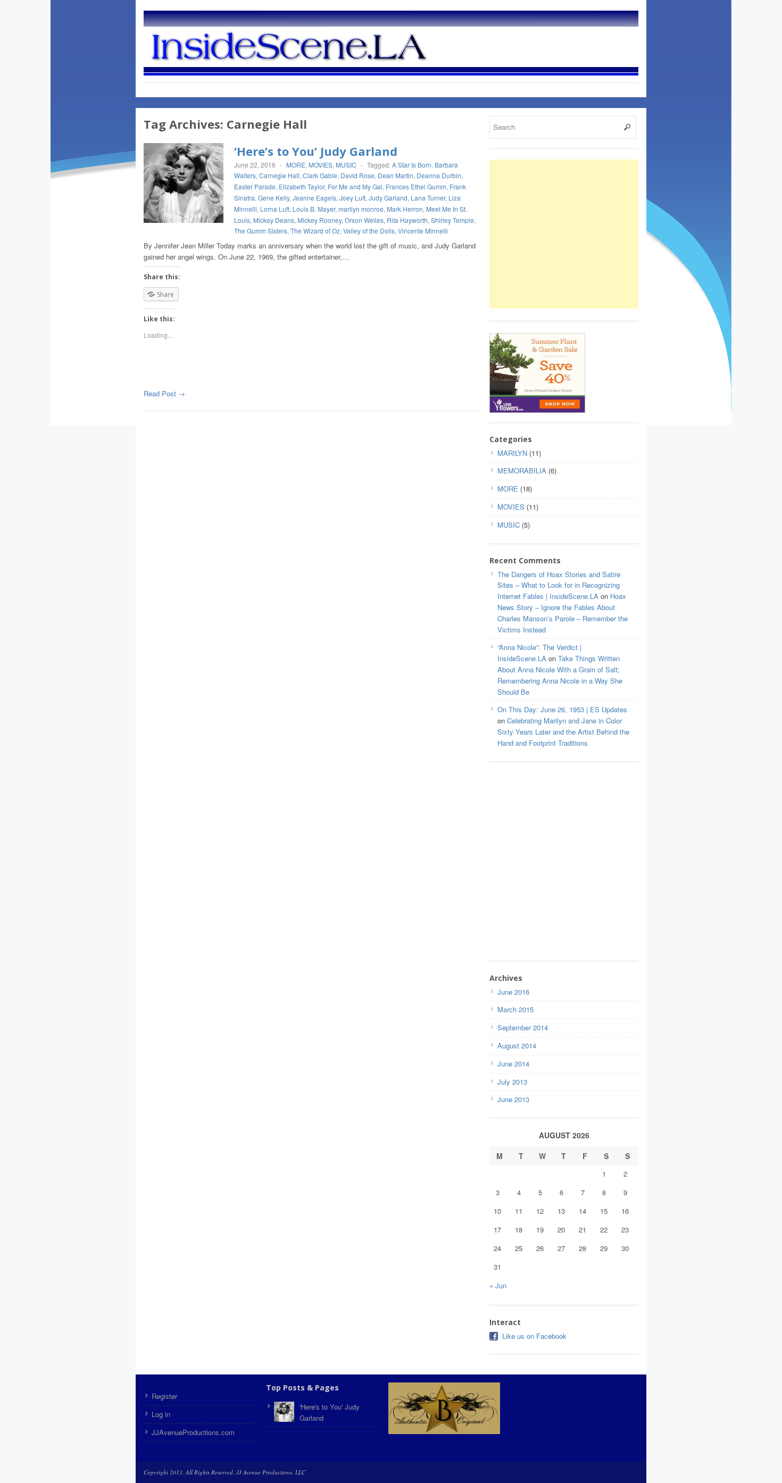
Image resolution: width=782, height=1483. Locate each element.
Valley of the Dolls (369, 230)
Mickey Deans (273, 219)
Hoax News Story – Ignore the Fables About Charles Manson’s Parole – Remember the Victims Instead (562, 612)
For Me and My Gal (355, 186)
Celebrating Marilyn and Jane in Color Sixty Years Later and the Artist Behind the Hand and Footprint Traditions (563, 731)
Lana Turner (428, 197)
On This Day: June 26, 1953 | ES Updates (562, 709)
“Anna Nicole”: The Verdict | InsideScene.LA (539, 652)
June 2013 (513, 1099)
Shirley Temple (452, 219)
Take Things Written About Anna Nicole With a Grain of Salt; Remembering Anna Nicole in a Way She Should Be (559, 674)
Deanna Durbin (439, 175)
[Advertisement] (578, 234)
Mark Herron (405, 208)
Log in (161, 1414)
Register (164, 1396)
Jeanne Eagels (314, 197)
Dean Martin (395, 175)
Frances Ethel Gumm (416, 186)
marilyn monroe (361, 208)
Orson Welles (364, 219)
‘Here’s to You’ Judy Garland (315, 151)
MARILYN (512, 453)
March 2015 (515, 1009)
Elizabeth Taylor (302, 186)
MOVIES (320, 164)
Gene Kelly (273, 197)
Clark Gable (320, 175)
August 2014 (516, 1045)
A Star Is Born (411, 164)
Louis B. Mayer (314, 208)
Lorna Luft (274, 208)
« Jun (497, 1285)
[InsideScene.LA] (410, 44)
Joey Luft (352, 197)
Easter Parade (255, 186)
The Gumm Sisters (260, 230)
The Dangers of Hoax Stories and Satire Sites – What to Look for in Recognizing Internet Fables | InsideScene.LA (558, 585)
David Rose (357, 175)
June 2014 (513, 1064)
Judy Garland (388, 197)
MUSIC (346, 164)
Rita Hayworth (407, 219)
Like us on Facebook (534, 1336)
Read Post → (164, 393)
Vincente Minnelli (423, 230)
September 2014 (522, 1027)
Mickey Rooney (319, 219)
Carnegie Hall (279, 175)
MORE (295, 164)
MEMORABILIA (521, 470)
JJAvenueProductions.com (193, 1432)
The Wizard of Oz (315, 230)
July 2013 (512, 1082)
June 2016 (513, 992)
